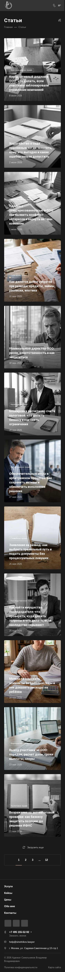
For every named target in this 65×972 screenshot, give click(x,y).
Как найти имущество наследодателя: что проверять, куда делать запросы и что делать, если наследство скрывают (30, 616)
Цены (7, 899)
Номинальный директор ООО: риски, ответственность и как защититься (32, 353)
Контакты (10, 912)
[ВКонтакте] (8, 923)
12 (46, 859)
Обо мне (9, 906)
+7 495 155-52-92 (19, 932)
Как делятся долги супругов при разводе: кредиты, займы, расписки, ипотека (32, 286)
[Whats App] (24, 923)
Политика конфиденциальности (20, 967)
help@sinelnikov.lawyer (22, 941)
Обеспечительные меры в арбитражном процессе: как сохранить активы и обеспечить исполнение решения (30, 482)
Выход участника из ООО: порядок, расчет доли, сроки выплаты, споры (31, 754)
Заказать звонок (17, 935)
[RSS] (59, 19)
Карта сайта (54, 967)
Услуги (8, 886)
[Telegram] (16, 923)
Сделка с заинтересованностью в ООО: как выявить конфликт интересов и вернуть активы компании (31, 214)
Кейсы (8, 892)
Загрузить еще (35, 847)
